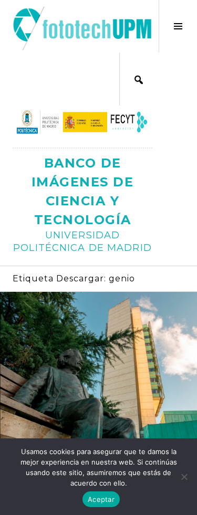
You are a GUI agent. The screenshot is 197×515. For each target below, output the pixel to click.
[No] (184, 476)
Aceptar (101, 499)
